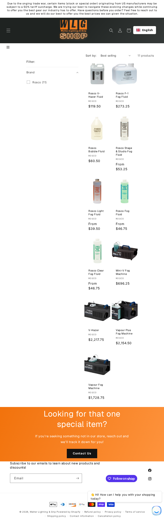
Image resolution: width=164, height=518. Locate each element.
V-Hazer (93, 330)
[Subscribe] (77, 478)
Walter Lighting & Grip (43, 511)
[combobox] (144, 30)
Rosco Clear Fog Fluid (96, 272)
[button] (8, 30)
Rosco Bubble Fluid (96, 149)
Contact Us (82, 453)
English (147, 30)
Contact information (82, 516)
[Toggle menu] (8, 47)
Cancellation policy (109, 516)
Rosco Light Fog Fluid (96, 212)
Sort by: (91, 55)
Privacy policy (113, 511)
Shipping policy (56, 516)
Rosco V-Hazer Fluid (95, 95)
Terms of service (135, 511)
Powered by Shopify (68, 511)
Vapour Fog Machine (95, 386)
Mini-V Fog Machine (123, 272)
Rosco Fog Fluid (122, 212)
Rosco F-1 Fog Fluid (122, 95)
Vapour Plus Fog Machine (124, 332)
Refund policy (92, 511)
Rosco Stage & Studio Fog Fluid (124, 151)
